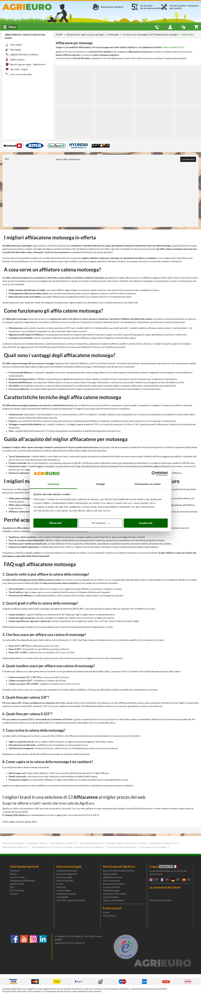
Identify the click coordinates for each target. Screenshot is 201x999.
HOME (59, 34)
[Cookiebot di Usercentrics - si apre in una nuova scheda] (154, 473)
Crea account (109, 915)
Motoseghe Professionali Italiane (122, 847)
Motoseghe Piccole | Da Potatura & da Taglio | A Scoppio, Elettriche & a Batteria (67, 847)
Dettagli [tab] (100, 484)
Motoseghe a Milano (37, 843)
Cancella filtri (188, 159)
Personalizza (99, 523)
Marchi (13, 874)
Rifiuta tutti (55, 523)
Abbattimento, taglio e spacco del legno (85, 34)
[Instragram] (33, 946)
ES (188, 879)
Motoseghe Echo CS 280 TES (63, 843)
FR (166, 879)
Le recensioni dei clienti (164, 887)
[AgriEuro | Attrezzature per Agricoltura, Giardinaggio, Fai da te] (33, 7)
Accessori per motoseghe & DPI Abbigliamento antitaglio (151, 34)
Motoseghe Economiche (91, 843)
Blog (12, 887)
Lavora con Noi (17, 877)
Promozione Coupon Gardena (153, 847)
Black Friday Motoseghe (13, 843)
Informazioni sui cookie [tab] (147, 484)
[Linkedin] (43, 946)
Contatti (14, 894)
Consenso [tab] (53, 484)
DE (177, 879)
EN (155, 879)
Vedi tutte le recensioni (160, 900)
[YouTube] (24, 946)
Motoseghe (114, 34)
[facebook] (14, 946)
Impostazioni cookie (66, 894)
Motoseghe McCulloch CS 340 (163, 843)
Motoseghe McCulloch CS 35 (15, 847)
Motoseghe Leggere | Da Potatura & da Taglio (125, 843)
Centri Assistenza (111, 880)
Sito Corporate (17, 890)
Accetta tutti (145, 523)
